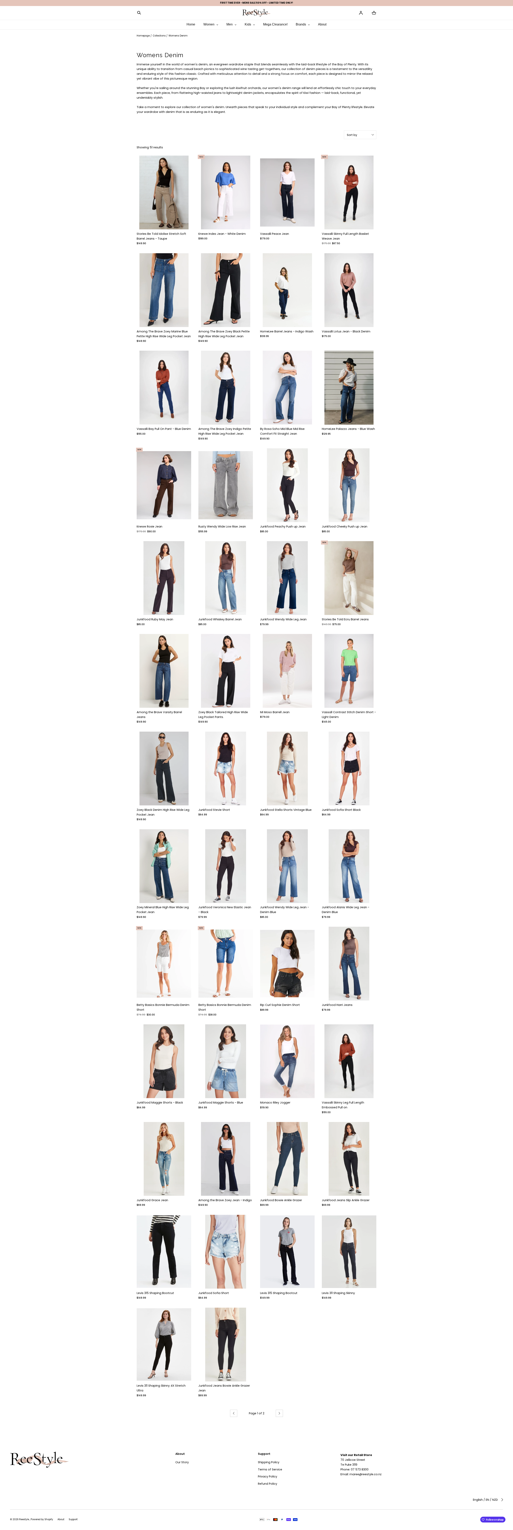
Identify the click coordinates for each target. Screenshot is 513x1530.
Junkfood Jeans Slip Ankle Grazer (346, 1200)
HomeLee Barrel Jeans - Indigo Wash (286, 331)
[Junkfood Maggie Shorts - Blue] (225, 1061)
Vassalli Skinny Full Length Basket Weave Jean (345, 236)
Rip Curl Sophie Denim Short (280, 1005)
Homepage (143, 35)
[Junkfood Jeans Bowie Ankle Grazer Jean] (225, 1344)
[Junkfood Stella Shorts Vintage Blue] (287, 768)
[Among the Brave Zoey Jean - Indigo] (225, 1159)
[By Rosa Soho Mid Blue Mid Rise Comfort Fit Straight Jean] (287, 387)
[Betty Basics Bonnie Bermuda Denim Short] (164, 963)
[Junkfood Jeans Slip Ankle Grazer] (349, 1159)
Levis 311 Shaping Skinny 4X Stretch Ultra (161, 1388)
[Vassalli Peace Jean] (287, 192)
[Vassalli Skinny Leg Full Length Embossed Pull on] (349, 1061)
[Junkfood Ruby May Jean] (164, 578)
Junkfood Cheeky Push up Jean (344, 527)
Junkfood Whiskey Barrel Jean (220, 619)
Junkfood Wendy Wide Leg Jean (283, 619)
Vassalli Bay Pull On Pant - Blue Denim (164, 429)
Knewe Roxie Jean (149, 527)
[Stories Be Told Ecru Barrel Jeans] (349, 578)
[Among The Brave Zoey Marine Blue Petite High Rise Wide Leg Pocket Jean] (164, 290)
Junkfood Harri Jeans (337, 1005)
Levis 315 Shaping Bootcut (155, 1293)
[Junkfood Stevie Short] (225, 768)
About (61, 1519)
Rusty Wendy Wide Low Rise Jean (222, 527)
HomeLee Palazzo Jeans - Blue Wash (348, 429)
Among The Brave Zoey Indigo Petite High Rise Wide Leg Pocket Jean (224, 431)
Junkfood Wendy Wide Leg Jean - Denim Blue (284, 909)
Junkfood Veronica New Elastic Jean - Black (224, 909)
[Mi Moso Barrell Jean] (287, 671)
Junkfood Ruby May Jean (155, 619)
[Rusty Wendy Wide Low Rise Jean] (225, 485)
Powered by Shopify (42, 1519)
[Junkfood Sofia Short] (225, 1252)
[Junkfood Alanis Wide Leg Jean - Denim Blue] (349, 866)
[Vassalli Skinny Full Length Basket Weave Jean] (349, 192)
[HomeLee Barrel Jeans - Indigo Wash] (287, 290)
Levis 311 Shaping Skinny (338, 1293)
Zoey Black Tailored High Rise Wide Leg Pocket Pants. (223, 714)
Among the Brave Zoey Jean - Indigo (225, 1200)
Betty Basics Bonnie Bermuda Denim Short (163, 1007)
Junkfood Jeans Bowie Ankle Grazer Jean (224, 1388)
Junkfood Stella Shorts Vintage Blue (286, 810)
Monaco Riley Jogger (275, 1103)
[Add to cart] (184, 222)
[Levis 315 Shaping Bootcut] (164, 1252)
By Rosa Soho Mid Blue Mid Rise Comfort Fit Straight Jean (282, 431)
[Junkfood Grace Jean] (164, 1159)
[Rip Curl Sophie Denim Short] (287, 963)
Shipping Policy (268, 1462)
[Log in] (360, 12)
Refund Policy (267, 1484)
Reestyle (24, 1519)
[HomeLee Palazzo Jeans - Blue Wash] (349, 387)
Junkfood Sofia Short (213, 1293)
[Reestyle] (256, 12)
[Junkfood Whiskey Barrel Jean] (225, 578)
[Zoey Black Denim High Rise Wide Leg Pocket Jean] (164, 768)
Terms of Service (270, 1469)
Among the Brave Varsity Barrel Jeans (159, 714)
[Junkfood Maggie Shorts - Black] (164, 1061)
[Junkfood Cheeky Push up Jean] (349, 485)
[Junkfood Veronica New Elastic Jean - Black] (225, 866)
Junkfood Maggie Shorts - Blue (220, 1103)
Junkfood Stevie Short (214, 810)
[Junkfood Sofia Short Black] (349, 768)
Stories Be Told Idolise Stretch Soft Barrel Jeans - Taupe (161, 236)
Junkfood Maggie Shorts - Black (160, 1103)
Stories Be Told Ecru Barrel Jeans (345, 619)
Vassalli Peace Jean (274, 234)
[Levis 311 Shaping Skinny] (349, 1252)
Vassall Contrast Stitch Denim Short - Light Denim (349, 714)
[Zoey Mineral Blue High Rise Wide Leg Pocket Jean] (164, 866)
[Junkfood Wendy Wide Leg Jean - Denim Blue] (287, 866)
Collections (159, 35)
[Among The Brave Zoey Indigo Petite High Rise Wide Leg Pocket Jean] (225, 387)
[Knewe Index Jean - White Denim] (225, 192)
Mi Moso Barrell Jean (275, 712)
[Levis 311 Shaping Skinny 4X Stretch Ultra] (164, 1344)
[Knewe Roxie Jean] (164, 485)
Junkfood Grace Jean (152, 1200)
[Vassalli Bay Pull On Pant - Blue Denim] (164, 387)
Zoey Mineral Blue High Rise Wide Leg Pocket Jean (163, 909)
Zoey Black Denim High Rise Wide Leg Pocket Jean (163, 812)
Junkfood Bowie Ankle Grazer (281, 1200)
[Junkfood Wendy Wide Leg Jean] (287, 578)
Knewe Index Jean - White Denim (222, 234)
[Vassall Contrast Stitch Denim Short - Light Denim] (349, 671)
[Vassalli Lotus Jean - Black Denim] (349, 290)
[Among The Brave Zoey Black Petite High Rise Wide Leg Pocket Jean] (225, 290)
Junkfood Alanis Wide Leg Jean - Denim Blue (345, 909)
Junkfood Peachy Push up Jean (283, 527)
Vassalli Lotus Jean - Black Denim (346, 331)
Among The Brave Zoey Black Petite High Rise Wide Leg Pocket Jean (224, 333)
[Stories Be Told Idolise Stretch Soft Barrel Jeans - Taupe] (164, 192)
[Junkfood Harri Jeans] (349, 963)
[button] (139, 12)
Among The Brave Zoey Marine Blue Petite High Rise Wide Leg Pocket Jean (164, 333)
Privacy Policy (267, 1476)
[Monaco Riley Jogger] (287, 1061)
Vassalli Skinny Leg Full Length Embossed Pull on (343, 1105)
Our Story (182, 1462)
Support (73, 1519)
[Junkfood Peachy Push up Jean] (287, 485)
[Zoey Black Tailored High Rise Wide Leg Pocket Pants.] (225, 671)
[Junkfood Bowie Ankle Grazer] (287, 1159)
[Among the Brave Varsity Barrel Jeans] (164, 671)
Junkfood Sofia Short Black (341, 810)
